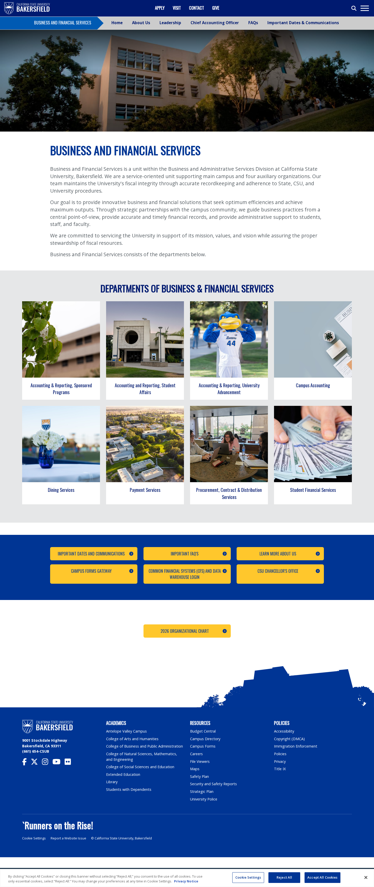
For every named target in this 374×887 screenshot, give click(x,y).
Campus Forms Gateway (91, 571)
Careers (196, 753)
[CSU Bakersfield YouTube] (58, 763)
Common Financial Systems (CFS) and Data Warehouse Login (184, 574)
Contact (196, 8)
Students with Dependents (128, 789)
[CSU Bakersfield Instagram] (47, 763)
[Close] (365, 877)
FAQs (253, 22)
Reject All (284, 877)
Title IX (280, 768)
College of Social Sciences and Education (140, 766)
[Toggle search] (354, 8)
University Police (203, 799)
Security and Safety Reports (213, 783)
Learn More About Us (278, 554)
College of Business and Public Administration (144, 746)
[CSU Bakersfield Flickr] (70, 763)
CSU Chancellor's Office (277, 571)
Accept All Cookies (322, 877)
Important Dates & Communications (303, 22)
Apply (160, 8)
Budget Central (203, 731)
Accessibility (284, 731)
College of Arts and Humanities (132, 738)
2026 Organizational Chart (184, 631)
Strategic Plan (201, 791)
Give (215, 8)
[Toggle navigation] (364, 8)
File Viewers (200, 761)
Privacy (280, 761)
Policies (280, 753)
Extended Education (123, 774)
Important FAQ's (184, 554)
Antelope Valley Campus (126, 731)
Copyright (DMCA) (289, 738)
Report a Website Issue (68, 838)
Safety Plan (199, 776)
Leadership (170, 22)
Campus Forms (202, 746)
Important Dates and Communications (91, 554)
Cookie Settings (34, 838)
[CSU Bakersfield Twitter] (36, 763)
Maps (194, 768)
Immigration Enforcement (295, 746)
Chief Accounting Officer (215, 22)
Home (117, 22)
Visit (177, 8)
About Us (141, 22)
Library (112, 781)
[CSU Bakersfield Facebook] (26, 763)
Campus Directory (205, 738)
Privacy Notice (186, 881)
